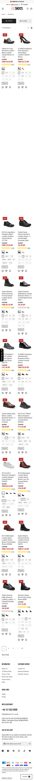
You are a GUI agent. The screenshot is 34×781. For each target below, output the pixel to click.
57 (22, 648)
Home (3, 14)
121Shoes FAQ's (7, 671)
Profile (4, 697)
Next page (5, 655)
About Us (4, 669)
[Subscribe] (30, 743)
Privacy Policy (6, 679)
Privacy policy (7, 778)
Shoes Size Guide (7, 677)
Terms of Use (6, 674)
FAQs (3, 682)
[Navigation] (3, 9)
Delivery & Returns (23, 671)
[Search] (27, 9)
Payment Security (23, 674)
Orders (4, 694)
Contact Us (21, 669)
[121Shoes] (17, 8)
